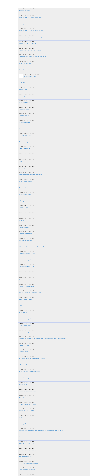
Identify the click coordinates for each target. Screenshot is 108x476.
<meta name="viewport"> (25, 240)
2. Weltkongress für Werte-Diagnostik (28, 17)
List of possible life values (25, 161)
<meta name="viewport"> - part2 (27, 187)
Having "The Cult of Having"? (26, 220)
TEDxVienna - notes (24, 266)
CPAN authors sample (24, 299)
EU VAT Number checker (25, 23)
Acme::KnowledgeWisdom (25, 155)
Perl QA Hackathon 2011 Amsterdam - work (30, 214)
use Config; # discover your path (27, 404)
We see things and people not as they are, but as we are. (33, 253)
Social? (20, 82)
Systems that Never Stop (25, 436)
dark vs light (22, 122)
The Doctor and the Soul (25, 56)
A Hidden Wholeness (24, 227)
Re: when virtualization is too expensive (29, 417)
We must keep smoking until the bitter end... (30, 443)
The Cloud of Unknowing (25, 30)
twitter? (20, 338)
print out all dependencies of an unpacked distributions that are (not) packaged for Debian (41, 351)
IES (20, 200)
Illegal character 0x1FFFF (25, 377)
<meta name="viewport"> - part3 (27, 181)
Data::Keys (21, 318)
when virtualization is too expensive (27, 423)
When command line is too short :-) (27, 371)
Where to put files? (23, 305)
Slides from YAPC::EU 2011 (26, 135)
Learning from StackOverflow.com (27, 312)
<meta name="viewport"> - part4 (27, 174)
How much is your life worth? (26, 469)
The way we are (23, 50)
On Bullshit (21, 141)
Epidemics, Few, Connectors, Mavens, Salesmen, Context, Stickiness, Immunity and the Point (42, 259)
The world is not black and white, (27, 391)
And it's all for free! (23, 4)
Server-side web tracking (25, 115)
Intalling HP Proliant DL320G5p (26, 207)
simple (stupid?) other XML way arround (29, 456)
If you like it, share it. (24, 148)
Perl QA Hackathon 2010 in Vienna (27, 325)
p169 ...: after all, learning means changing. (29, 286)
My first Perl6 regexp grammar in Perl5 (28, 384)
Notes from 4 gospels (24, 63)
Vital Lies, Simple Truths (25, 246)
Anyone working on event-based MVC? (28, 463)
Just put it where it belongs (25, 397)
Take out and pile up (24, 233)
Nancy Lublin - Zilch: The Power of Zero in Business (32, 279)
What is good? (22, 89)
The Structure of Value (24, 69)
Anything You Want (23, 128)
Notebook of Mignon (24, 109)
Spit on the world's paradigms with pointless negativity (32, 168)
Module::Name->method (25, 358)
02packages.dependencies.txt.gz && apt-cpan (30, 96)
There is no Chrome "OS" (25, 450)
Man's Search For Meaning (25, 76)
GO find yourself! (23, 10)
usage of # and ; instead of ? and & (27, 194)
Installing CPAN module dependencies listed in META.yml (33, 410)
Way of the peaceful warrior (25, 102)
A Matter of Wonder (23, 36)
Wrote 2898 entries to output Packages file (29, 292)
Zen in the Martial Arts (24, 43)
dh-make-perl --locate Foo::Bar (26, 332)
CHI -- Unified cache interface (26, 430)
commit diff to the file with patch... (27, 364)
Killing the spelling (23, 273)
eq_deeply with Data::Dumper (26, 345)
